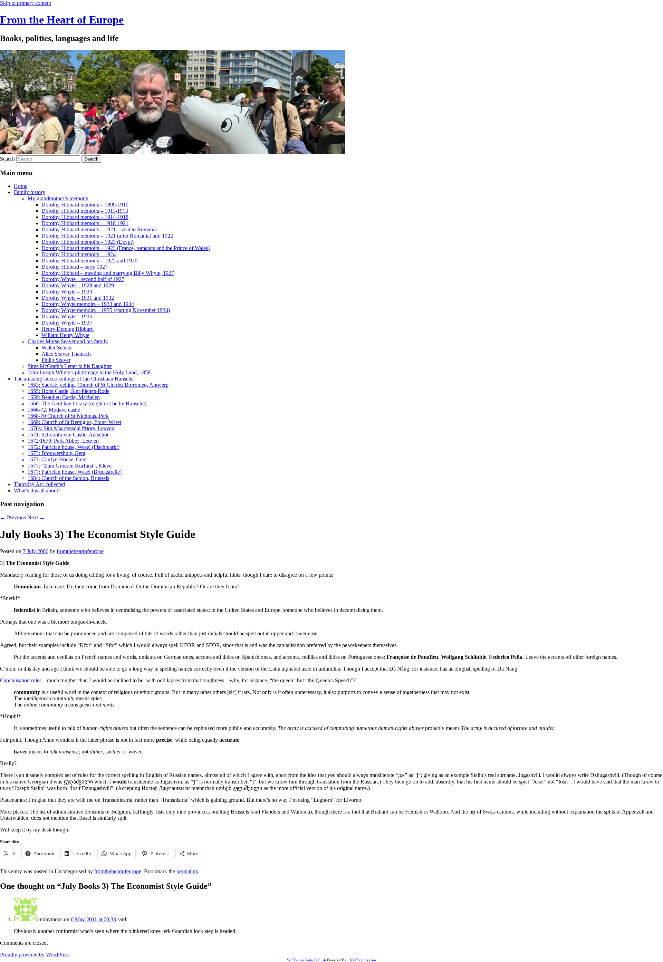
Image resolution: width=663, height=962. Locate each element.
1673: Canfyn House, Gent (57, 459)
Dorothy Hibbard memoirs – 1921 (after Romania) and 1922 (107, 236)
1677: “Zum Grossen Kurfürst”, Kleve (70, 466)
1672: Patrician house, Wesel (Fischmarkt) (73, 447)
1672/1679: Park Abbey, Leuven (63, 441)
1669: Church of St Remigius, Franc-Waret (74, 422)
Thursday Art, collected (39, 484)
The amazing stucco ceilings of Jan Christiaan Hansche (74, 379)
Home (20, 186)
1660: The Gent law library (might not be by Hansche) (87, 403)
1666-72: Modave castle (54, 410)
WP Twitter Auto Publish (306, 960)
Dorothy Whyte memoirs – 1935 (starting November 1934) (105, 310)
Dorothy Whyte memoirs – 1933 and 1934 (87, 304)
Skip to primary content (25, 3)
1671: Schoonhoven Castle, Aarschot (68, 434)
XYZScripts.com (362, 960)
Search (7, 159)
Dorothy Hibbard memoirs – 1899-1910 (84, 205)
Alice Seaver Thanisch (66, 354)
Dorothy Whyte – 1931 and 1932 (77, 298)
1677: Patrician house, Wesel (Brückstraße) (75, 472)
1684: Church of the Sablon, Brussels (68, 478)
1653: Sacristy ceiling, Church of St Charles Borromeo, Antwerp (98, 385)
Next (36, 517)
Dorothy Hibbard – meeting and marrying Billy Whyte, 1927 (107, 273)
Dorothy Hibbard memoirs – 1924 (78, 254)
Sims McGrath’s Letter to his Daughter (70, 366)
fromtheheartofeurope (80, 551)
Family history (29, 192)
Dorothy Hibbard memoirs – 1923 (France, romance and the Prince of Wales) (125, 248)
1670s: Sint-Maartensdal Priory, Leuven (71, 428)
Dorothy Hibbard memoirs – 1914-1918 (84, 217)
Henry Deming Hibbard (67, 329)
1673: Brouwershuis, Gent (56, 453)
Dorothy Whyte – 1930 (66, 292)
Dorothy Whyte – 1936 (66, 316)
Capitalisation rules (20, 680)
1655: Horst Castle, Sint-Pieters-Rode (68, 391)
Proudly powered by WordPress (34, 955)
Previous (13, 517)
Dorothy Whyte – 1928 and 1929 (77, 285)
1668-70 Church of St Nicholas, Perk (68, 416)
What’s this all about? (37, 490)
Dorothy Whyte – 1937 (66, 323)
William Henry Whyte (65, 335)
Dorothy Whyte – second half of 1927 (82, 279)
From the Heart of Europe (62, 19)
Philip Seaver (55, 360)
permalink (187, 871)
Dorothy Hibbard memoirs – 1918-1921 (84, 223)
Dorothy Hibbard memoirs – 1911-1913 (84, 211)
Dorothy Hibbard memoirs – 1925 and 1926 (89, 260)
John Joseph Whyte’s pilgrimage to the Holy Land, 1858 (89, 372)
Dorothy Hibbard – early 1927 (74, 267)
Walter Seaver (56, 347)
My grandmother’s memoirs (58, 198)
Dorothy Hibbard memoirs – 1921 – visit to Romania (99, 229)
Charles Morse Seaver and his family (68, 341)
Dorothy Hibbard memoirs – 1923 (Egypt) (87, 242)
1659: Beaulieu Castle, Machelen (64, 397)
